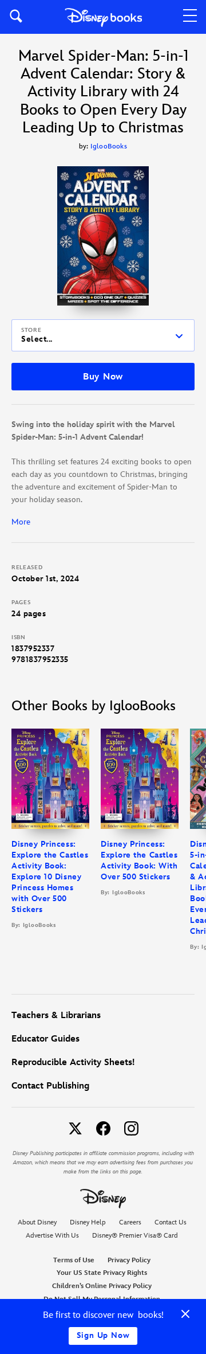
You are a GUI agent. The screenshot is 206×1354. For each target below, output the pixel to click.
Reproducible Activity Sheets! (72, 1062)
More (20, 522)
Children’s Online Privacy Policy (102, 1286)
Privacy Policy (129, 1260)
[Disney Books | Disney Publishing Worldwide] (103, 17)
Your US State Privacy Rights (102, 1273)
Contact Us (170, 1222)
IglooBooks (108, 146)
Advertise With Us (52, 1235)
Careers (130, 1222)
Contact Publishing (50, 1086)
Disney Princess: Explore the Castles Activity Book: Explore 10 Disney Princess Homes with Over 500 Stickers (49, 876)
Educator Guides (45, 1039)
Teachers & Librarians (56, 1015)
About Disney (37, 1222)
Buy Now (103, 376)
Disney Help (88, 1222)
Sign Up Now (103, 1335)
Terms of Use (73, 1260)
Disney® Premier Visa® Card (135, 1235)
